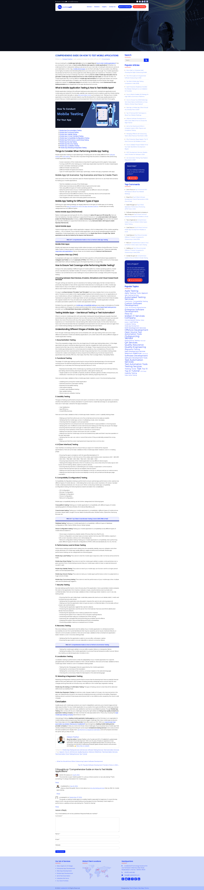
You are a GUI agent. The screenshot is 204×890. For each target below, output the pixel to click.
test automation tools (84, 95)
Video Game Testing (131, 375)
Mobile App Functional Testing (69, 132)
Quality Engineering (135, 347)
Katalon (127, 322)
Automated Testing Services (135, 298)
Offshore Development (136, 330)
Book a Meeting (140, 7)
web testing (66, 156)
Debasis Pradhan (67, 59)
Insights (104, 6)
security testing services (97, 788)
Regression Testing (132, 349)
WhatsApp (75, 1)
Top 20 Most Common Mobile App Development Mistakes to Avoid (136, 229)
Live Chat (69, 1)
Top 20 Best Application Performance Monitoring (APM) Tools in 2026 (135, 207)
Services (89, 6)
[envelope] (144, 1)
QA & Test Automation (63, 876)
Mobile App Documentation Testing (70, 130)
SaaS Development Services (135, 351)
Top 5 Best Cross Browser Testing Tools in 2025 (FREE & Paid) (90, 519)
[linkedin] (142, 1)
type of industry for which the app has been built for (82, 206)
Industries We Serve (63, 878)
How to (67, 752)
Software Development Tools (136, 358)
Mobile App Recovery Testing (69, 144)
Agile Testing (131, 291)
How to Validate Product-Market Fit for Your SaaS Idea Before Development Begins (136, 147)
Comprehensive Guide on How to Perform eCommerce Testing (90, 645)
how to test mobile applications (106, 63)
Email (57, 839)
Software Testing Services (95, 750)
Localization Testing (130, 324)
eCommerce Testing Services (137, 307)
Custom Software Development (133, 304)
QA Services (83, 750)
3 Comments (106, 59)
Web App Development (64, 871)
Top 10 (145, 369)
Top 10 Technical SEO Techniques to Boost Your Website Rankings (136, 191)
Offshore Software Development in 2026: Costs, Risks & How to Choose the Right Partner (136, 120)
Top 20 (128, 371)
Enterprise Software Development (134, 310)
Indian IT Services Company (135, 317)
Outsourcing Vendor (132, 337)
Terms (147, 888)
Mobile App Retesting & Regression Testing (73, 147)
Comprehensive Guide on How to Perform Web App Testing (90, 240)
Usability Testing (131, 373)
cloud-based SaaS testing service (106, 307)
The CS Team (133, 888)
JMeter (142, 320)
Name (57, 834)
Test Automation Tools (62, 754)
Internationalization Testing (132, 320)
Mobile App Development (132, 326)
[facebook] (137, 1)
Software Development (136, 356)
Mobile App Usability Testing (68, 134)
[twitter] (140, 1)
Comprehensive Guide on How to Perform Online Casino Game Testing (136, 222)
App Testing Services (132, 295)
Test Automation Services (111, 750)
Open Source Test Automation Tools (133, 333)
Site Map (141, 888)
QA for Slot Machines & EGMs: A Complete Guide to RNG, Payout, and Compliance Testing (135, 128)
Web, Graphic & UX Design (65, 866)
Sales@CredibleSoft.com (131, 875)
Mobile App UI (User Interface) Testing (71, 136)
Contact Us (112, 6)
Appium (61, 752)
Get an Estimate (125, 7)
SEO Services (145, 353)
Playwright (143, 340)
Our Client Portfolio (62, 881)
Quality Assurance (83, 752)
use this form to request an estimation (88, 729)
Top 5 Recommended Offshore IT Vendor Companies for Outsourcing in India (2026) (136, 237)
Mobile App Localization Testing (69, 145)
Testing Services (74, 754)
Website (57, 845)
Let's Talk (133, 178)
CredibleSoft (64, 888)
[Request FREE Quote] (96, 879)
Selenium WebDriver (95, 752)
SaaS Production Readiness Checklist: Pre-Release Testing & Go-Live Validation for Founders (136, 89)
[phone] (129, 879)
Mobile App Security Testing (68, 142)
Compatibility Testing (140, 301)
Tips (81, 754)
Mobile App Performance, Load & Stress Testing (74, 140)
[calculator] (147, 1)
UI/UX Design (143, 371)
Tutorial (84, 754)
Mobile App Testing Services (71, 750)
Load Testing (133, 322)
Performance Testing (132, 340)
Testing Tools (130, 369)
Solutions (97, 6)
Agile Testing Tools (133, 293)
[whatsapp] (123, 879)
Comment (59, 816)
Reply (57, 782)
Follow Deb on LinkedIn (82, 746)
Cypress (126, 307)
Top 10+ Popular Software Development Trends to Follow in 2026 (98, 765)
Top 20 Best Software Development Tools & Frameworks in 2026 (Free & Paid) (136, 199)
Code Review (128, 301)
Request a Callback (61, 1)
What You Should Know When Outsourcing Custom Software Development (79, 761)
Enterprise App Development (66, 868)
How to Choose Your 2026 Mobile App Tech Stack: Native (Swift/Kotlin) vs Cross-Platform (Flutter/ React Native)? (136, 102)
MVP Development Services (135, 328)
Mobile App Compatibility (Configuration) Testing (74, 138)
